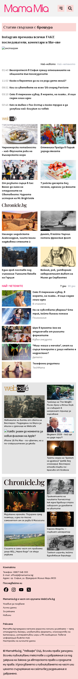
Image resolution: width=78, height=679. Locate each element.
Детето (37, 357)
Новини (7, 615)
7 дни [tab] (63, 286)
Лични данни (10, 607)
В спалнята (39, 303)
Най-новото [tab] (48, 64)
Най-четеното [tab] (66, 64)
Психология (39, 317)
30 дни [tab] (71, 286)
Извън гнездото (42, 339)
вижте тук (23, 638)
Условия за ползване (14, 604)
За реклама (9, 611)
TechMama (39, 367)
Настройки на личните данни (19, 641)
